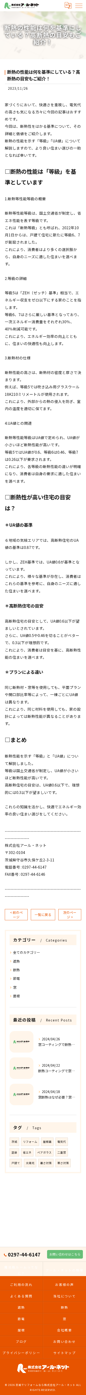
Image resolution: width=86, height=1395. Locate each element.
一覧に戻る (43, 914)
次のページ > (69, 914)
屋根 (16, 995)
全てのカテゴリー (26, 952)
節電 (16, 978)
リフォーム (30, 1142)
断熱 (16, 969)
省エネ (27, 1152)
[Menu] (78, 5)
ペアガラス (44, 1152)
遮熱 (16, 961)
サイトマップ (64, 1352)
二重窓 (61, 1152)
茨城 (14, 1142)
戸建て (15, 1163)
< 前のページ (16, 914)
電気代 (61, 1142)
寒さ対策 (63, 1163)
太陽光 (30, 1163)
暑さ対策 (46, 1163)
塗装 (14, 1152)
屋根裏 (47, 1142)
